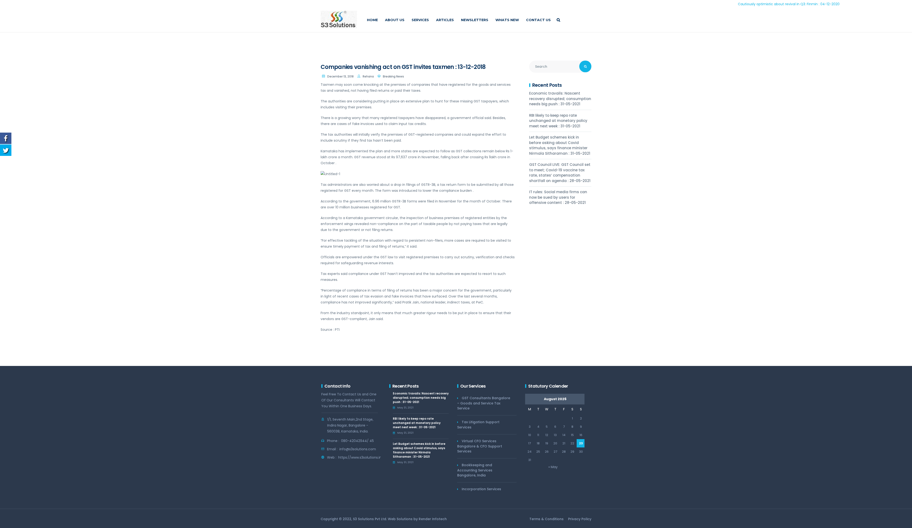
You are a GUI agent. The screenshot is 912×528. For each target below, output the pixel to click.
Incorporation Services (481, 489)
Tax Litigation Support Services (478, 425)
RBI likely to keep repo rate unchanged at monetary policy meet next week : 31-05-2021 (558, 121)
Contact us (538, 20)
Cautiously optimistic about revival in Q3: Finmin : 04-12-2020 (761, 4)
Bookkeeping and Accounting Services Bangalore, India (474, 470)
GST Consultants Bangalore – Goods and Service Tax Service (483, 403)
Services (420, 20)
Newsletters (474, 20)
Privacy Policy (579, 519)
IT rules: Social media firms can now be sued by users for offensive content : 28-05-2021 (558, 197)
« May (553, 467)
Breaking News (393, 76)
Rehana (368, 76)
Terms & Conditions (546, 519)
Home (372, 20)
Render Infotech (433, 519)
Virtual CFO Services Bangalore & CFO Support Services (479, 446)
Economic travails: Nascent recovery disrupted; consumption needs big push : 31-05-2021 (560, 98)
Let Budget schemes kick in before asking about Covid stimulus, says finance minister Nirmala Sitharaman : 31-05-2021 (559, 145)
